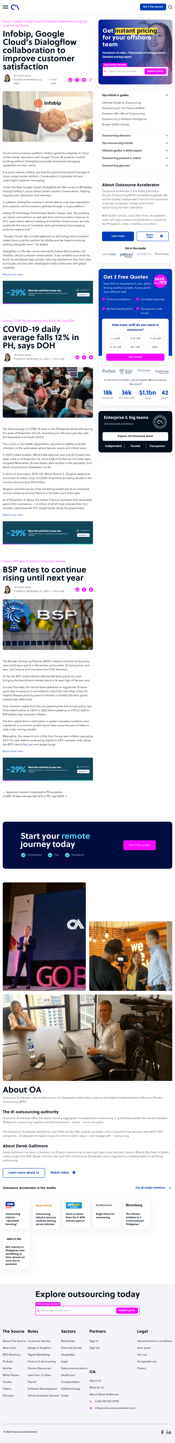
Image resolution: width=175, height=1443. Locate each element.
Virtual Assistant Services (43, 1395)
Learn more (118, 236)
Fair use (142, 1354)
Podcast (8, 1361)
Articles (7, 1368)
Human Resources (39, 1368)
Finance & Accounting (42, 1361)
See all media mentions (150, 1187)
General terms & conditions (154, 1341)
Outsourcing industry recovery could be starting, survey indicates (46, 1219)
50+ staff (135, 347)
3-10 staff (135, 338)
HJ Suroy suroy (22, 75)
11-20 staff (155, 338)
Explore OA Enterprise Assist (135, 436)
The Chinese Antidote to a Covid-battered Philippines (135, 1219)
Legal (64, 1361)
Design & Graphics (39, 1348)
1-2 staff (115, 338)
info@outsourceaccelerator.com (115, 1408)
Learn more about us (24, 1173)
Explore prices (155, 71)
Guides (7, 1382)
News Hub (9, 1348)
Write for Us (96, 1387)
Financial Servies (71, 1348)
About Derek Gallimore (104, 1394)
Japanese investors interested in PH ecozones (34, 792)
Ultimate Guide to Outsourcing (121, 102)
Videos (7, 1389)
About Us (95, 1381)
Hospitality (68, 1354)
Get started (135, 357)
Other (155, 347)
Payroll (32, 1382)
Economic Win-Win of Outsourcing (123, 113)
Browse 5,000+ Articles (115, 124)
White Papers (11, 1375)
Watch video (60, 1173)
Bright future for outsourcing (105, 1216)
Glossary (8, 1395)
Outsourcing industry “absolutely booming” (13, 1219)
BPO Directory (12, 1354)
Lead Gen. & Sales (39, 1375)
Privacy (141, 1368)
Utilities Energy (70, 1389)
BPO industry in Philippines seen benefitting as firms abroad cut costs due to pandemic (15, 1256)
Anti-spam (144, 1348)
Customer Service (39, 1341)
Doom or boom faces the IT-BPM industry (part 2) (75, 1217)
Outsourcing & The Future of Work (123, 108)
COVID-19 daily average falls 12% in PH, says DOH (33, 796)
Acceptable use (147, 1361)
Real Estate (68, 1341)
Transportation (70, 1382)
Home (6, 21)
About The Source (14, 1341)
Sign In (93, 1341)
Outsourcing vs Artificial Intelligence (124, 119)
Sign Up (94, 1348)
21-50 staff (115, 347)
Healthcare (68, 1375)
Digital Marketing (39, 1354)
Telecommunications (74, 1368)
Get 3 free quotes (153, 7)
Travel (64, 1395)
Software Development (42, 1389)
